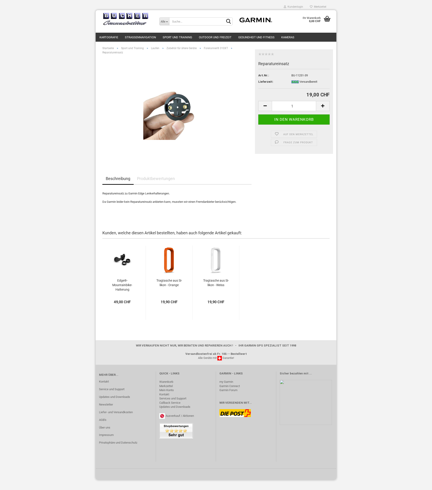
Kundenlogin (294, 6)
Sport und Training (177, 37)
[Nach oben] (419, 483)
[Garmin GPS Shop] (126, 19)
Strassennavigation (140, 37)
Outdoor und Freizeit (215, 37)
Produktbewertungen (156, 178)
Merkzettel (319, 6)
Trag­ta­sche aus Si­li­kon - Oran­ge (169, 283)
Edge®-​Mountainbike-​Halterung (122, 285)
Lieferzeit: (265, 81)
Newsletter (106, 404)
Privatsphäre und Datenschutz (118, 442)
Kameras (287, 37)
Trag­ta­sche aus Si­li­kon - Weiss (216, 283)
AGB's (102, 420)
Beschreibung (118, 178)
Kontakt (104, 381)
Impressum (106, 435)
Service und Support (111, 389)
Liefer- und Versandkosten (116, 412)
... (310, 373)
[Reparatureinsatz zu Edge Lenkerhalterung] (177, 108)
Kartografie (108, 37)
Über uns (104, 427)
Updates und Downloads (114, 397)
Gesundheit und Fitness (256, 37)
